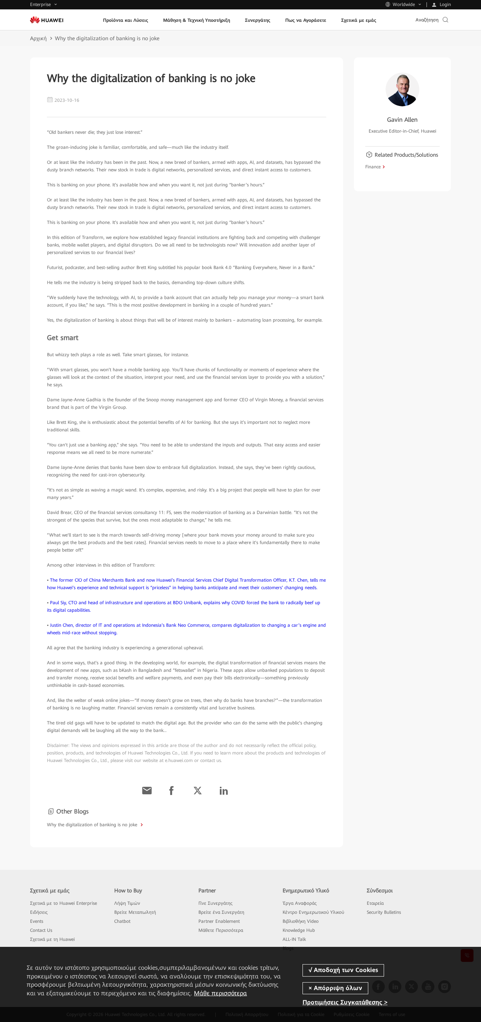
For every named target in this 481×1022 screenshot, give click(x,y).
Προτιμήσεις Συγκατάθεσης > (345, 1002)
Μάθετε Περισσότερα (220, 930)
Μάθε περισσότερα (220, 993)
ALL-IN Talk (294, 939)
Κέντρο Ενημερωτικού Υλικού (313, 912)
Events (36, 921)
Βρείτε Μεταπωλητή (135, 912)
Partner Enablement (219, 921)
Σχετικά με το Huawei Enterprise (63, 903)
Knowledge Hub (299, 930)
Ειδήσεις (39, 912)
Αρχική (38, 38)
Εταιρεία (375, 903)
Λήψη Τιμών (127, 903)
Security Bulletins (384, 912)
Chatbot (122, 921)
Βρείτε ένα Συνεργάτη (221, 912)
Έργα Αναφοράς (300, 903)
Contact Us (41, 930)
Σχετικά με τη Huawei (52, 939)
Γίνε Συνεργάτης (215, 903)
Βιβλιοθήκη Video (301, 921)
